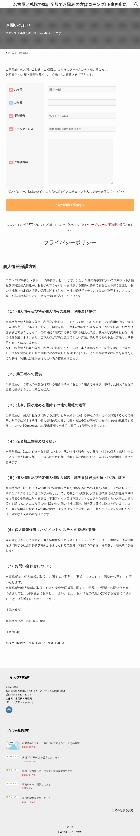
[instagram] (67, 827)
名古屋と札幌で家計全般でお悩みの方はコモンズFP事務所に (70, 4)
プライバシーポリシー (92, 224)
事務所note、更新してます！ (37, 784)
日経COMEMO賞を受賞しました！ (41, 757)
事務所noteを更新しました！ (37, 798)
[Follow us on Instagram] (9, 709)
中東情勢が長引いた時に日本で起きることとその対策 (51, 743)
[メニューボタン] (4, 4)
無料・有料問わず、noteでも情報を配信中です (47, 771)
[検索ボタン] (136, 4)
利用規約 (112, 224)
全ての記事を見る (123, 810)
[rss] (72, 827)
